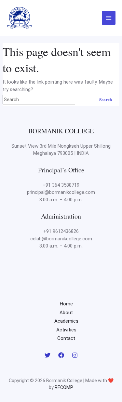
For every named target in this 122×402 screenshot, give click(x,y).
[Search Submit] (83, 99)
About (66, 312)
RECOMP (64, 387)
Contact (66, 338)
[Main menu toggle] (109, 18)
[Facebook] (61, 355)
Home (66, 304)
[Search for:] (47, 99)
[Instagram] (75, 355)
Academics (66, 321)
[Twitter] (47, 355)
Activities (66, 330)
